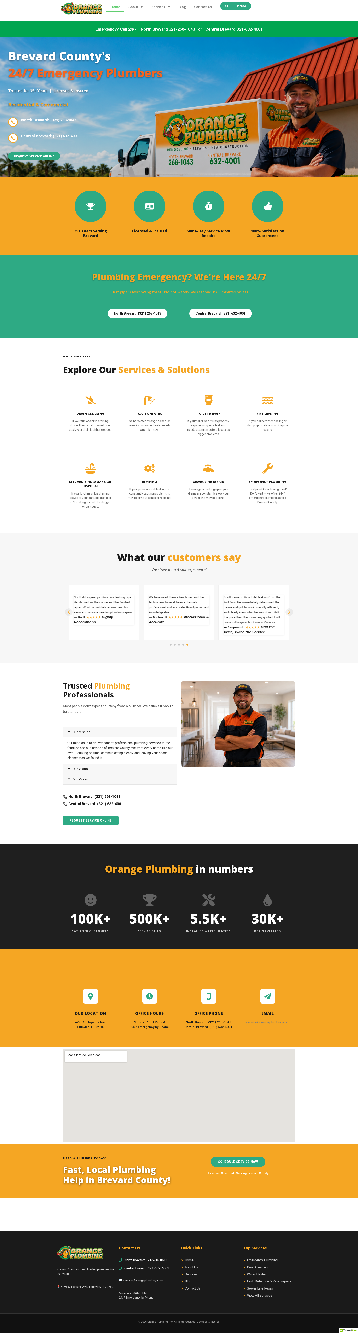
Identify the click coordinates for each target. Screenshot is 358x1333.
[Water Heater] (149, 400)
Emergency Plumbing (268, 481)
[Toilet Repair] (208, 400)
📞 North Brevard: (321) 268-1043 (91, 796)
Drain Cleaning (90, 413)
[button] (69, 612)
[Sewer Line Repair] (208, 468)
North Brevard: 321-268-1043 (145, 1260)
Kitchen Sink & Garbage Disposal (90, 483)
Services (158, 7)
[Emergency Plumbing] (267, 468)
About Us (135, 7)
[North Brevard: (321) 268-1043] (13, 122)
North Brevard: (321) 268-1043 (48, 119)
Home (115, 7)
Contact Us (203, 7)
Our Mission (81, 732)
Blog (182, 7)
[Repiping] (149, 468)
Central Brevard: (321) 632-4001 (50, 135)
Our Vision (80, 769)
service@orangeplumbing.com (143, 1280)
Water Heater (149, 413)
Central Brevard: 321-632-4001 (146, 1268)
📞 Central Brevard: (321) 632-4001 (93, 804)
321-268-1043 (182, 29)
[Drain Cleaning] (90, 400)
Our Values (80, 779)
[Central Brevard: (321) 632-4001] (13, 138)
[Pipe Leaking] (267, 400)
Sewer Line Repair (208, 481)
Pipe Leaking (267, 413)
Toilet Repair (208, 413)
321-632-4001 (250, 29)
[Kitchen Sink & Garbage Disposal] (90, 468)
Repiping (149, 481)
